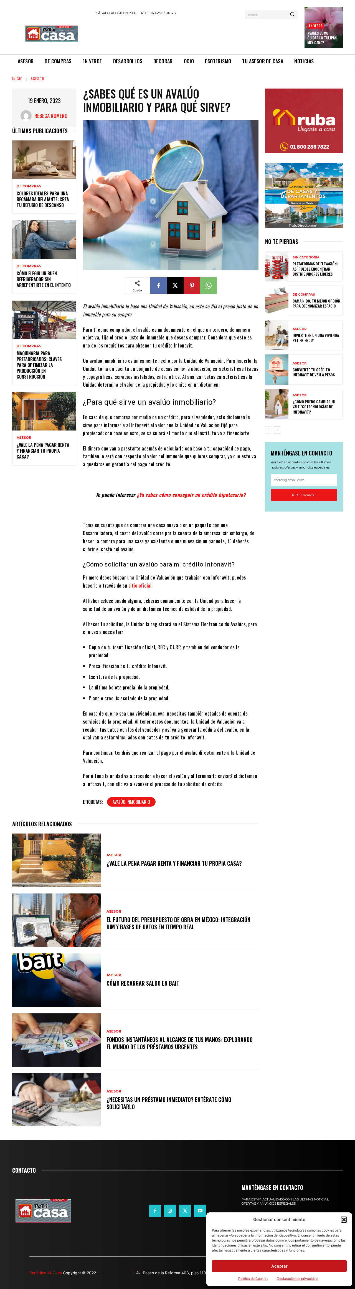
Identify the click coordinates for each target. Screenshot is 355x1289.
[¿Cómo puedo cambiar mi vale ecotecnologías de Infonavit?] (276, 404)
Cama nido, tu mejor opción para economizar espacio (316, 303)
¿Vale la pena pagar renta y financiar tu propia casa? (43, 451)
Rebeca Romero (50, 115)
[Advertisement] (197, 33)
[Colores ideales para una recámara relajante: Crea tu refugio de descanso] (44, 159)
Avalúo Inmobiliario (131, 802)
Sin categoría (306, 257)
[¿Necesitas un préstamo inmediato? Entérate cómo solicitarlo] (56, 1100)
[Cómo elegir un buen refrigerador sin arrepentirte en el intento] (44, 239)
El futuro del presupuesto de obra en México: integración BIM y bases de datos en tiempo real (178, 923)
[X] (175, 285)
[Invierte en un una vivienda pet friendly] (276, 335)
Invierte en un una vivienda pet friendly (316, 337)
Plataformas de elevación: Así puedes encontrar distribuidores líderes (315, 268)
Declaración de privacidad (297, 1279)
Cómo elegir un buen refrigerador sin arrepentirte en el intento (44, 279)
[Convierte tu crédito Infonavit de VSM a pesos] (276, 369)
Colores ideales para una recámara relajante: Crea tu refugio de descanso (43, 199)
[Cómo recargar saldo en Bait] (56, 980)
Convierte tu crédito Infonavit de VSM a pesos (314, 372)
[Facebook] (158, 285)
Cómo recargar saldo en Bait (142, 983)
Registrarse (304, 495)
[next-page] (277, 430)
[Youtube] (200, 1211)
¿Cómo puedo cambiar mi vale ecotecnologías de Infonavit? (314, 406)
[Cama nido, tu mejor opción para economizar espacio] (276, 301)
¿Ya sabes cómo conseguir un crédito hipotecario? (191, 494)
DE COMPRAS (29, 186)
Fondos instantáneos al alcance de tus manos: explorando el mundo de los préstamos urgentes (179, 1043)
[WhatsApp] (208, 285)
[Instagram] (170, 1211)
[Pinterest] (192, 285)
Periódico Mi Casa (45, 1272)
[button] (344, 1219)
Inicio (17, 78)
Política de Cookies (253, 1279)
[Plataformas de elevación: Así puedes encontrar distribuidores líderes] (276, 266)
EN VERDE (315, 25)
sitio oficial (139, 585)
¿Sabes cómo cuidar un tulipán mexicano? (322, 37)
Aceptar (279, 1266)
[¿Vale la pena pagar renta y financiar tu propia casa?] (44, 411)
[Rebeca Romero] (27, 115)
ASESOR (37, 78)
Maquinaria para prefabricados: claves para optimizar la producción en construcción (39, 365)
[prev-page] (268, 430)
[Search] (292, 14)
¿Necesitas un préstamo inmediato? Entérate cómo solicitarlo (168, 1103)
